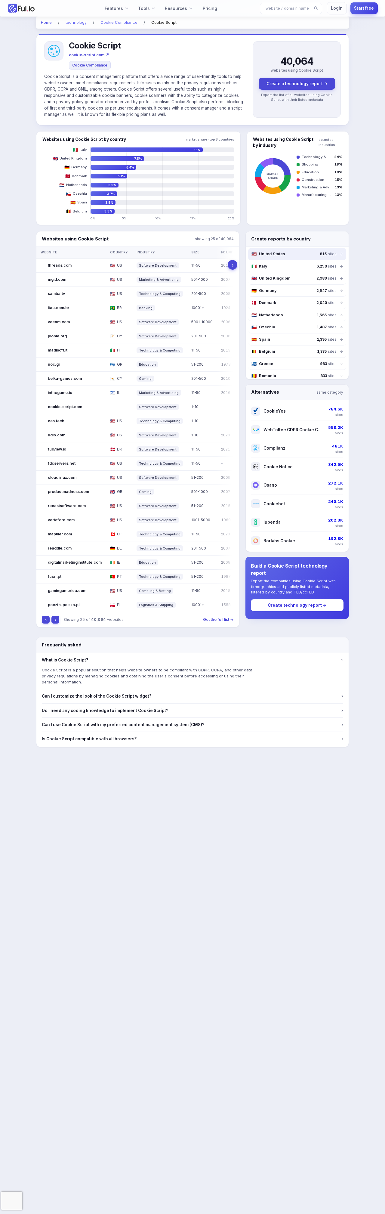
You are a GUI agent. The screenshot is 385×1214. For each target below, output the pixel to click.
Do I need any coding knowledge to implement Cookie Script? (192, 710)
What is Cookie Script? (192, 660)
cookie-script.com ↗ (89, 54)
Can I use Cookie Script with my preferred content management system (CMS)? (192, 724)
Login (337, 8)
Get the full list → (218, 619)
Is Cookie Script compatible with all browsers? (192, 738)
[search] (316, 8)
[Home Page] (35, 8)
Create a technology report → (297, 83)
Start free (364, 8)
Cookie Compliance (89, 65)
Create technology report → (297, 605)
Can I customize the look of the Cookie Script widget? (192, 696)
